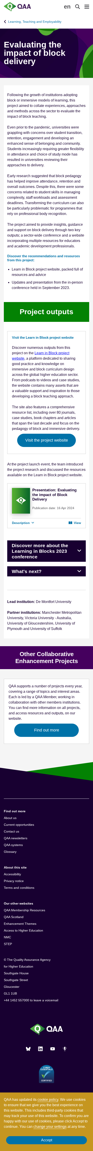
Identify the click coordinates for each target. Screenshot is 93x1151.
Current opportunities (19, 824)
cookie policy (47, 1099)
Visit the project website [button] (46, 440)
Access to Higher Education (23, 930)
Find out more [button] (46, 730)
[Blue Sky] (28, 1049)
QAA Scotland (13, 917)
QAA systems (13, 845)
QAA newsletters (15, 838)
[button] (67, 6)
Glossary (10, 851)
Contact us (11, 831)
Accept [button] (46, 1140)
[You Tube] (52, 1049)
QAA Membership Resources (24, 910)
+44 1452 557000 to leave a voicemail (31, 1000)
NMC (7, 937)
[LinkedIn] (40, 1049)
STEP (8, 944)
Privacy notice (14, 881)
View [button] (77, 523)
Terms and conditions (19, 887)
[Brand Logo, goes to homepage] (25, 6)
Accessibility (12, 874)
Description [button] (21, 523)
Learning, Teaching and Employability (34, 21)
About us (10, 818)
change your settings (50, 1126)
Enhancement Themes (20, 923)
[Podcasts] (65, 1049)
